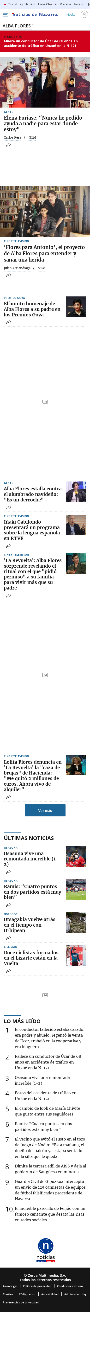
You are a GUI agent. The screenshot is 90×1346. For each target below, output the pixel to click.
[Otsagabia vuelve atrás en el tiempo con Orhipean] (76, 922)
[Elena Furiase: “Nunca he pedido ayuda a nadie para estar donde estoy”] (45, 82)
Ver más (45, 810)
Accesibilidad (50, 1294)
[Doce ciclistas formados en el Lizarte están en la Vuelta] (76, 955)
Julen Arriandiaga (17, 268)
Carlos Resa (12, 138)
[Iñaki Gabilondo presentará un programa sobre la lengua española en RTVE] (76, 525)
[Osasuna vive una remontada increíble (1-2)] (76, 856)
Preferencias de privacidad (21, 1302)
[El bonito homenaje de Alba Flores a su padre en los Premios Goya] (76, 306)
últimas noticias (29, 837)
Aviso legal (10, 1286)
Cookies (8, 1294)
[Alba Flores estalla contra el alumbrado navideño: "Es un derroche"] (76, 491)
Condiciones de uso (70, 1286)
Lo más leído (22, 1021)
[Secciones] (5, 15)
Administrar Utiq (75, 1294)
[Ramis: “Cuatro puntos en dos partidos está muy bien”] (76, 889)
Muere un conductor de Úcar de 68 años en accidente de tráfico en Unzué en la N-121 (41, 43)
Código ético (27, 1294)
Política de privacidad (37, 1286)
